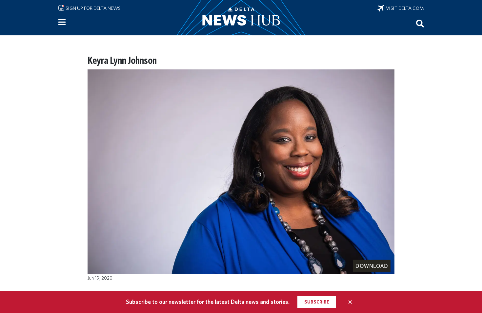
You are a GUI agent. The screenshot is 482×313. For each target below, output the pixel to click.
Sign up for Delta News (93, 8)
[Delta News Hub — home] (241, 17)
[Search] (420, 23)
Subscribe (316, 301)
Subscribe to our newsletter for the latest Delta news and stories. (208, 301)
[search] (420, 23)
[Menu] (62, 22)
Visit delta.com (404, 8)
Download (371, 265)
